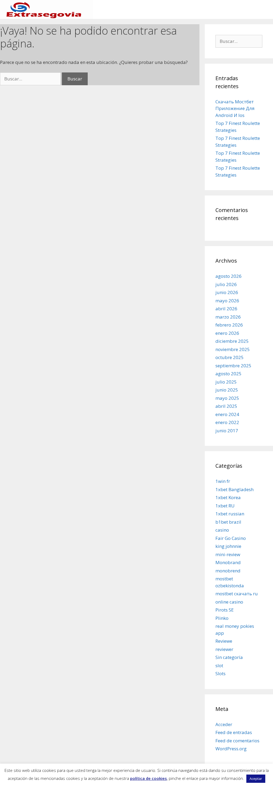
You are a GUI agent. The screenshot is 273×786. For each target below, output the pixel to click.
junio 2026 (226, 292)
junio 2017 (226, 430)
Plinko (221, 618)
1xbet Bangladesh (234, 489)
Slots (220, 673)
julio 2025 (226, 382)
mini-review (227, 554)
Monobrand (228, 562)
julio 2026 (226, 284)
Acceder (223, 724)
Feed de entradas (233, 732)
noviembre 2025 (232, 349)
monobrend (227, 571)
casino (222, 530)
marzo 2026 (228, 317)
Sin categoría (229, 657)
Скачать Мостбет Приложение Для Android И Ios (235, 108)
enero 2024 (227, 414)
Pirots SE (224, 610)
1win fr (222, 481)
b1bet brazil (228, 522)
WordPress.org (231, 749)
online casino (229, 602)
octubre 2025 (229, 357)
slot (219, 665)
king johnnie (228, 546)
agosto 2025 (228, 373)
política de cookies (148, 778)
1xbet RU (225, 506)
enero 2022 (227, 422)
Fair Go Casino (230, 538)
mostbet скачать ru (236, 593)
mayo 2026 (227, 301)
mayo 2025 (227, 398)
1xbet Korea (228, 497)
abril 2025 (226, 406)
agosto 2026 (228, 276)
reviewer (224, 649)
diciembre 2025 (232, 341)
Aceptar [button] (256, 778)
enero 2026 (227, 333)
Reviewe (223, 641)
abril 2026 (226, 309)
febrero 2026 (229, 325)
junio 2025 (226, 390)
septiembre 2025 (233, 366)
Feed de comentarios (237, 741)
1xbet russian (229, 514)
